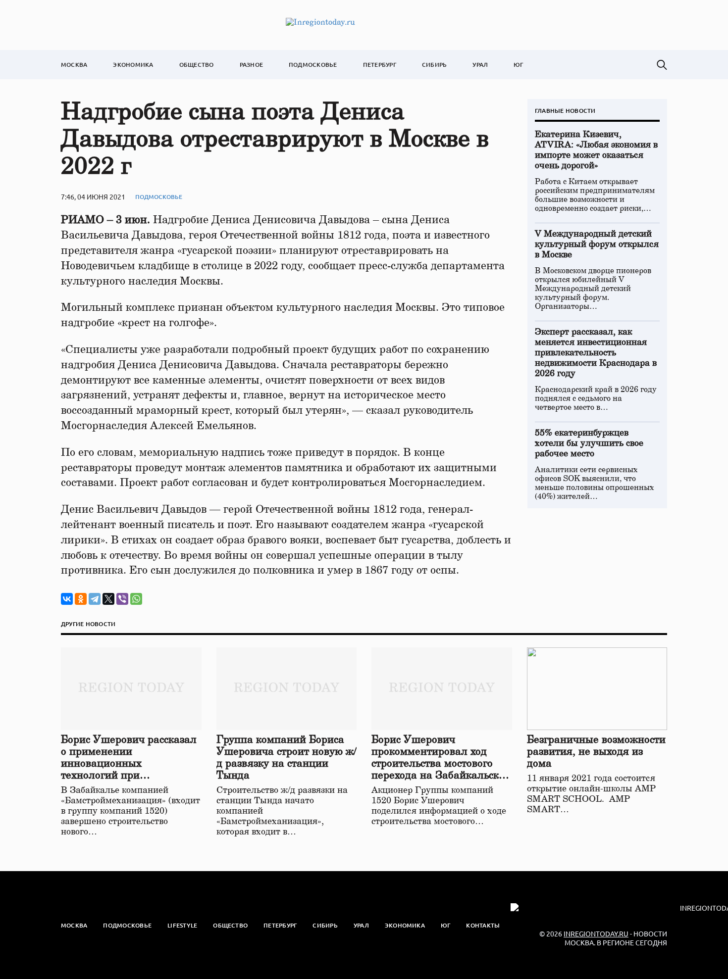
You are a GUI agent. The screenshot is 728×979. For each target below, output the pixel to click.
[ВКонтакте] (67, 599)
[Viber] (122, 599)
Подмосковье (313, 64)
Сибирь (434, 64)
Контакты (483, 925)
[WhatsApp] (136, 599)
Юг (518, 64)
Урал (480, 64)
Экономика (133, 64)
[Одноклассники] (81, 599)
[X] (108, 599)
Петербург (379, 64)
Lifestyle (182, 925)
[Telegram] (95, 599)
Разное (251, 64)
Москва (74, 64)
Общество (196, 64)
